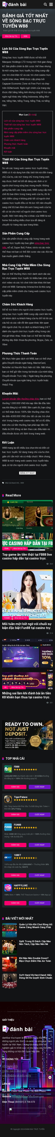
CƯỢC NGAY (39, 787)
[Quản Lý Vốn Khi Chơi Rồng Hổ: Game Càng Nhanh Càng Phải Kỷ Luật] (9, 937)
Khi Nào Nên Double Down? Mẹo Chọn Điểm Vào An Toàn (35, 959)
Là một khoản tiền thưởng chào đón (20, 398)
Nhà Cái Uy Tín (11, 36)
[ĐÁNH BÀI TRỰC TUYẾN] (14, 4)
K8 (5, 687)
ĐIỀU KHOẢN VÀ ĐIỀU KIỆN (16, 1075)
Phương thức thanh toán (16, 144)
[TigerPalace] (8, 802)
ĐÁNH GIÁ (15, 787)
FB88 (6, 548)
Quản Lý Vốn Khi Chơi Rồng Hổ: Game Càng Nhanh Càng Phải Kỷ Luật (36, 927)
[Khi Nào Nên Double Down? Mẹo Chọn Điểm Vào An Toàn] (9, 970)
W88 (25, 36)
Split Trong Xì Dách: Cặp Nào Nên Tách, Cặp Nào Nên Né (35, 943)
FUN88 (7, 618)
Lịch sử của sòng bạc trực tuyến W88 (22, 120)
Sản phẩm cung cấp (13, 128)
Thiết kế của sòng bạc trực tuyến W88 (22, 124)
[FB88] (8, 771)
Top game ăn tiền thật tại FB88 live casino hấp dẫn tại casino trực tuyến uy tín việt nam (27, 558)
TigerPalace (20, 797)
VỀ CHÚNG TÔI (10, 1066)
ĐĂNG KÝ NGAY (27, 473)
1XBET (17, 855)
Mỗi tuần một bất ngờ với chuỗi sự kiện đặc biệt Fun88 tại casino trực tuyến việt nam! (27, 628)
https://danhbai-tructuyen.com (28, 1096)
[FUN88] (8, 830)
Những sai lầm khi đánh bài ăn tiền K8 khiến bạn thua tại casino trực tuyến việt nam (26, 697)
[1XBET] (8, 860)
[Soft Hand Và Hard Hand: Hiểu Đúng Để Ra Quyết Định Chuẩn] (9, 987)
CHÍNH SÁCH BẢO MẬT (14, 1071)
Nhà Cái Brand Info (12, 483)
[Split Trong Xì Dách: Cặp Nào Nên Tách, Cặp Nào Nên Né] (9, 953)
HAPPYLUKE (21, 885)
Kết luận (8, 151)
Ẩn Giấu (32, 114)
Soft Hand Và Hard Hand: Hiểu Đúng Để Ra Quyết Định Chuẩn (35, 976)
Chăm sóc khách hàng (14, 140)
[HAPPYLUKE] (8, 890)
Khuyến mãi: (10, 148)
